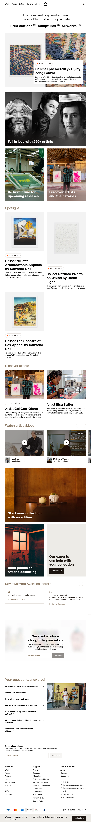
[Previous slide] (78, 426)
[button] (24, 443)
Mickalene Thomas (61, 459)
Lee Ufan (15, 459)
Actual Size (20, 600)
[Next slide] (84, 426)
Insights (30, 4)
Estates (22, 4)
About (37, 4)
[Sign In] (84, 4)
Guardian (61, 604)
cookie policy (10, 819)
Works (7, 4)
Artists (14, 4)
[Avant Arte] (45, 4)
